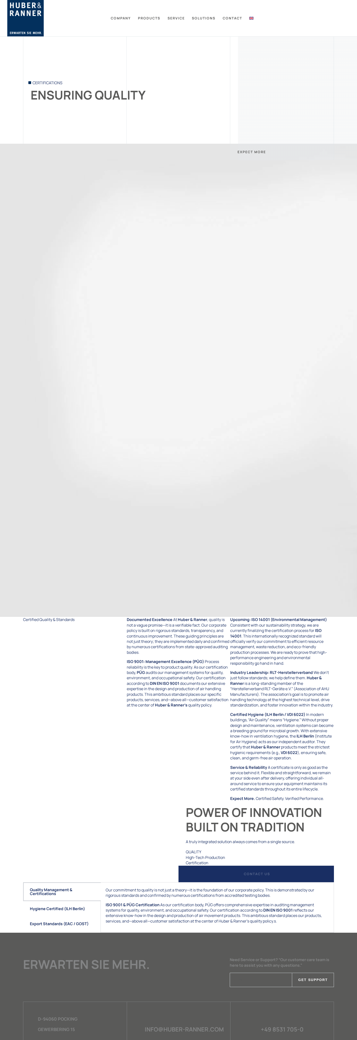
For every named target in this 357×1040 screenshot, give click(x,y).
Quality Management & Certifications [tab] (51, 891)
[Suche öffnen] (348, 18)
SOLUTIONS (203, 18)
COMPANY (121, 18)
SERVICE (176, 18)
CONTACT (232, 18)
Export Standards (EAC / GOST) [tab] (59, 923)
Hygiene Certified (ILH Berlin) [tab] (57, 908)
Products (149, 18)
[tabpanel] (217, 907)
